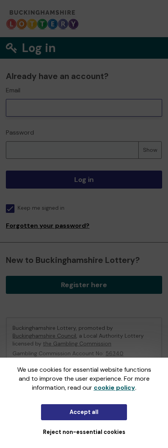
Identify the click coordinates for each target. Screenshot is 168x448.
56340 (114, 353)
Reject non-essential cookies (84, 431)
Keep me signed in (41, 208)
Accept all (84, 412)
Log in (84, 179)
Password (20, 132)
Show (150, 149)
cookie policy (114, 387)
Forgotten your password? (47, 225)
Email (13, 90)
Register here (84, 285)
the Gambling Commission (77, 343)
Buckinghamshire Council (44, 335)
